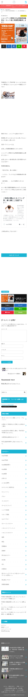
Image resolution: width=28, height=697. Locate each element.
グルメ (3, 496)
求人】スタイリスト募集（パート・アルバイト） (13, 418)
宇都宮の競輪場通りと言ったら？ (10, 596)
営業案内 (4, 546)
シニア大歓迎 (5, 510)
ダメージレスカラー (7, 523)
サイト (3, 355)
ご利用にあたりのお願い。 (10, 690)
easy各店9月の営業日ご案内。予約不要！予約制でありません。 (13, 431)
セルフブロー (5, 519)
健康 (3, 537)
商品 (3, 541)
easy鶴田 (4, 473)
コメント (4, 329)
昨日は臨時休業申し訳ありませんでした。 (12, 442)
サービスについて (7, 505)
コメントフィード (6, 629)
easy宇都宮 (5, 455)
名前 (3, 343)
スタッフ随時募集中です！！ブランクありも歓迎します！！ (14, 6)
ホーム (5, 686)
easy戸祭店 (5, 460)
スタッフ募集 (5, 514)
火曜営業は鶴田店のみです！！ (10, 437)
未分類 (3, 560)
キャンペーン (5, 492)
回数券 (3, 550)
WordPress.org (5, 631)
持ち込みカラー (6, 555)
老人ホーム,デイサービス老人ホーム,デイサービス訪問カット (13, 574)
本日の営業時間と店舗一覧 (11, 688)
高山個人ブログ (6, 579)
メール (3, 349)
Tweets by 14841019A (7, 405)
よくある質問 (20, 690)
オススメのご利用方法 (8, 487)
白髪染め (4, 569)
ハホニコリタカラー (7, 532)
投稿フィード (5, 627)
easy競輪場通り (6, 464)
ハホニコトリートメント (8, 528)
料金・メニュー (20, 686)
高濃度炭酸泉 (5, 291)
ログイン (3, 625)
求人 (3, 564)
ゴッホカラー (5, 501)
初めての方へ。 (12, 686)
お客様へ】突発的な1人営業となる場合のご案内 (13, 425)
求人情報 (20, 688)
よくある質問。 (6, 483)
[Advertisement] (14, 64)
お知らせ (4, 478)
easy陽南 (4, 469)
